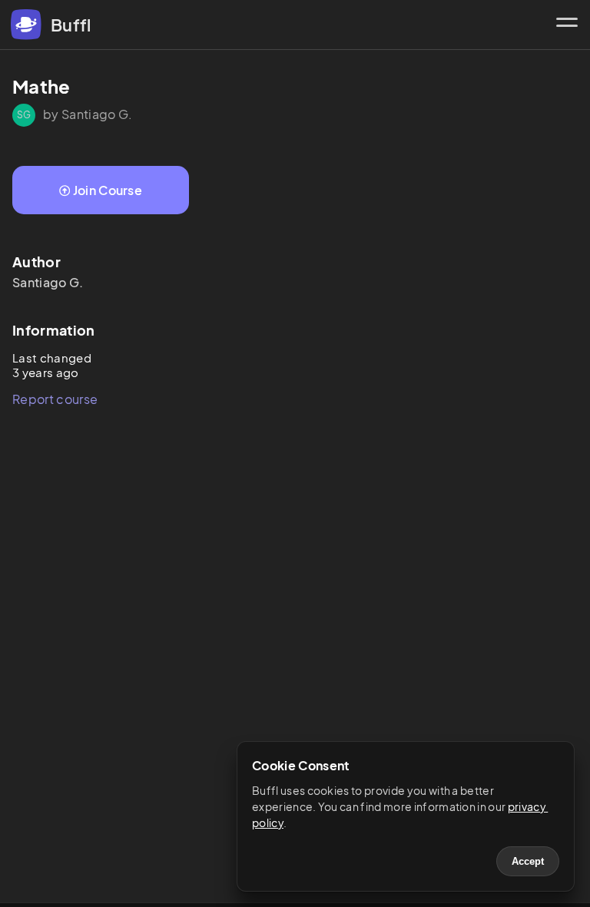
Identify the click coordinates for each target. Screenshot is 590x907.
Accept (528, 861)
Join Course (108, 190)
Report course (55, 399)
